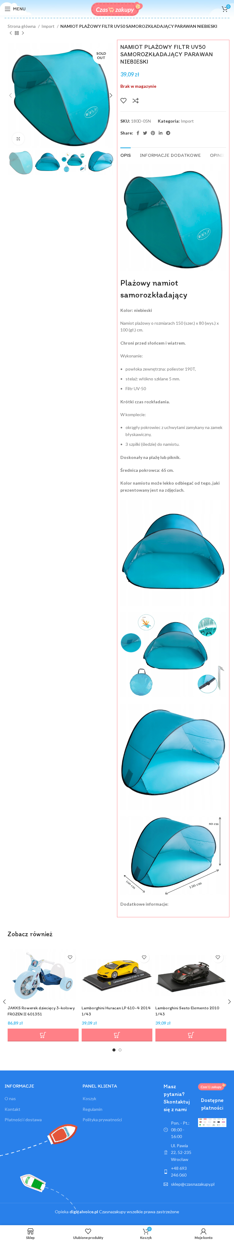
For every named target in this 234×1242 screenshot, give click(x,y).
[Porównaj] (136, 101)
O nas (10, 1098)
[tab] (125, 154)
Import (48, 26)
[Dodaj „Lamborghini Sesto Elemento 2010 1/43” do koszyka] (190, 1035)
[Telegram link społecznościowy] (168, 133)
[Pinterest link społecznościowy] (153, 133)
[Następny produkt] (23, 33)
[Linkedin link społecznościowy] (160, 133)
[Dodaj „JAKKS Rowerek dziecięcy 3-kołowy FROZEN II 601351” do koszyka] (43, 1035)
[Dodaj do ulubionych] (123, 101)
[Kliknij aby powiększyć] (18, 139)
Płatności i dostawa (23, 1119)
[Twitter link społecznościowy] (145, 133)
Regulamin (92, 1109)
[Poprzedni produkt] (11, 33)
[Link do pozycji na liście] (178, 1172)
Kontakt (12, 1109)
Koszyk (89, 1098)
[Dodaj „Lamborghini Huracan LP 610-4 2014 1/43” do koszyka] (117, 1035)
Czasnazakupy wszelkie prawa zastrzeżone (124, 1211)
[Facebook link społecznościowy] (138, 133)
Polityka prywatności (102, 1119)
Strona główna (22, 26)
